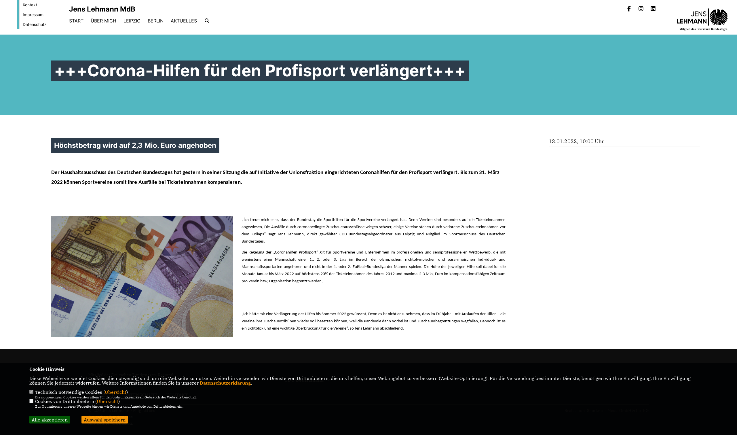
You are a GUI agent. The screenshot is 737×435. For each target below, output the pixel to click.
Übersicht (115, 392)
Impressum (33, 14)
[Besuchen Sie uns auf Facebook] (629, 9)
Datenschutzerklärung (225, 383)
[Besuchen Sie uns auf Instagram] (641, 9)
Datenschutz (35, 24)
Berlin (156, 20)
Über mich (103, 20)
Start (76, 20)
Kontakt (30, 4)
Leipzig (132, 20)
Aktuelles (184, 20)
